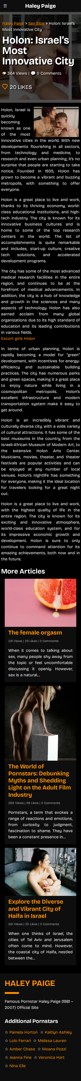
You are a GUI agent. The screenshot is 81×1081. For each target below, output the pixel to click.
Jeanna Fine (20, 1057)
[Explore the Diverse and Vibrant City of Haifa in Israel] (40, 872)
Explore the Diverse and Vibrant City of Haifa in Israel (35, 908)
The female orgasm (35, 632)
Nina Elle (17, 1065)
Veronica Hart (51, 1057)
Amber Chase (22, 1049)
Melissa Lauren (52, 1040)
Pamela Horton (23, 1032)
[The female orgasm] (40, 603)
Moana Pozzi (54, 1049)
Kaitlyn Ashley (58, 1032)
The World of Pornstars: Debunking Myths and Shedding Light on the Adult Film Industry (39, 780)
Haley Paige (40, 6)
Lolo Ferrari (20, 1040)
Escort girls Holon (18, 338)
